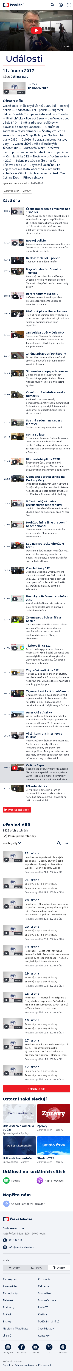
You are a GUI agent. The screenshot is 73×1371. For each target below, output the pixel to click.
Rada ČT (43, 1307)
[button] (36, 30)
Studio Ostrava (47, 1300)
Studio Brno (45, 1293)
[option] (14, 1267)
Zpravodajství (11, 190)
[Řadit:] (67, 843)
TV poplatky (10, 1293)
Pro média (44, 1279)
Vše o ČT (8, 1335)
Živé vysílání (10, 1286)
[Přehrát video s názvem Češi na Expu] (36, 30)
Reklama (43, 1286)
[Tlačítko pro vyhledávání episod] (59, 843)
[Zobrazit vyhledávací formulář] (53, 5)
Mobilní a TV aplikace (15, 1328)
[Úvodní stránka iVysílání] (13, 5)
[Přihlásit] (61, 5)
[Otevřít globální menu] (69, 5)
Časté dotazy (46, 1328)
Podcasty (8, 1307)
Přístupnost (44, 1365)
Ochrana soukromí (24, 1365)
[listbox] (36, 1268)
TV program (10, 1279)
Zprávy (27, 190)
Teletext (8, 1300)
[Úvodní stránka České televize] (18, 1219)
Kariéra (42, 1314)
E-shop (7, 1321)
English (6, 1365)
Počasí (7, 1314)
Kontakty (43, 1335)
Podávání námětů (48, 1321)
